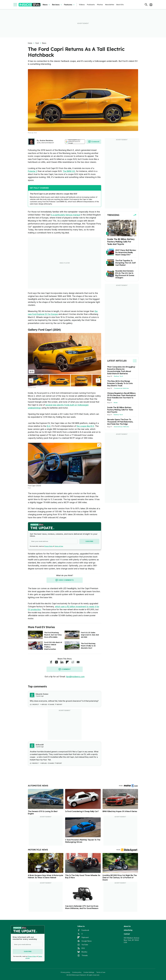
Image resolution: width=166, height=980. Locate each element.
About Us (127, 926)
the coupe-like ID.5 (85, 426)
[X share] (56, 662)
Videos (82, 5)
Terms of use (100, 972)
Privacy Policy (48, 546)
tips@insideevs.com (75, 676)
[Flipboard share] (67, 662)
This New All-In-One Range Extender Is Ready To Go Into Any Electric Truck (120, 383)
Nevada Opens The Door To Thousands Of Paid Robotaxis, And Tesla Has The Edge (120, 421)
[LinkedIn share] (62, 662)
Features (68, 4)
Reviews (56, 4)
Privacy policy (65, 972)
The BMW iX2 (69, 171)
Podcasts (91, 5)
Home (30, 43)
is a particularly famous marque (65, 215)
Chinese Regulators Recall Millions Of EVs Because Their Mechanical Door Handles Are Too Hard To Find (121, 396)
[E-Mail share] (78, 662)
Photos (100, 5)
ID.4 (48, 426)
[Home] (29, 5)
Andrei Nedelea (46, 140)
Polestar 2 (32, 171)
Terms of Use (59, 546)
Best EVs (120, 5)
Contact (127, 934)
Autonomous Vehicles (121, 426)
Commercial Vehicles (121, 388)
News (45, 4)
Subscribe (89, 541)
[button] (31, 380)
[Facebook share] (51, 662)
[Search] (146, 4)
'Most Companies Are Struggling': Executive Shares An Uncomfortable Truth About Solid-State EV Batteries (121, 370)
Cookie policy (76, 972)
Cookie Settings (88, 972)
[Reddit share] (72, 662)
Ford (37, 43)
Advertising (128, 930)
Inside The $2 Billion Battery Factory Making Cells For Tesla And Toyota (120, 409)
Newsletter (109, 5)
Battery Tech (118, 376)
